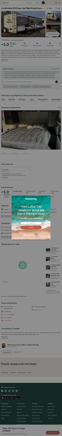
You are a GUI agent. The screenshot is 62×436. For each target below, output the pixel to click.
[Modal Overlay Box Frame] (31, 218)
